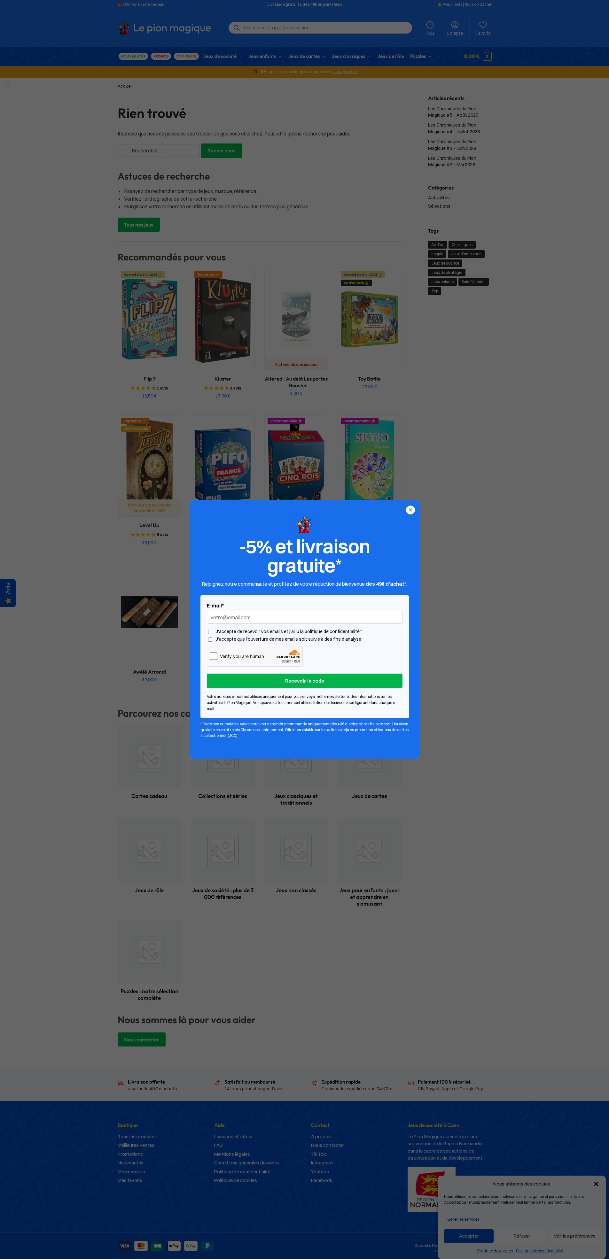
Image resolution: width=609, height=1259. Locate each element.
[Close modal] (410, 510)
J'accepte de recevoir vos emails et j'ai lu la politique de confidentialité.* (289, 631)
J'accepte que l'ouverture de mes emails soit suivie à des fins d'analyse (288, 639)
